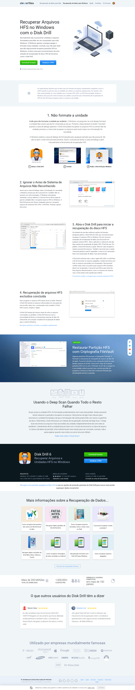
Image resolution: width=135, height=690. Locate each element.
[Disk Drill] (27, 3)
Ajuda (91, 3)
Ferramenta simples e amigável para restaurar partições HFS (92, 276)
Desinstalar (108, 680)
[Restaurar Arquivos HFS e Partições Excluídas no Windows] (130, 342)
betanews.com (81, 608)
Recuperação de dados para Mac (50, 3)
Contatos (98, 3)
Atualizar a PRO (95, 461)
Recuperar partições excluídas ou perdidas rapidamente (38, 325)
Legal (96, 682)
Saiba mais (91, 688)
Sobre (82, 680)
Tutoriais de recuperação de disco (67, 566)
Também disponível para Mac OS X (32, 69)
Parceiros (93, 680)
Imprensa (100, 680)
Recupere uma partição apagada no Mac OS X (38, 485)
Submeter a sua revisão (60, 479)
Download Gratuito (96, 454)
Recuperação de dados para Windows (75, 3)
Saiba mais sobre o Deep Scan (67, 436)
